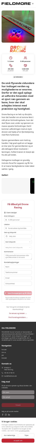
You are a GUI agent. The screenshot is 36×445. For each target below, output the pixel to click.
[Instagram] (6, 415)
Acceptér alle (18, 440)
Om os (4, 352)
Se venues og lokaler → (18, 313)
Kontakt (4, 358)
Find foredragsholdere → (18, 317)
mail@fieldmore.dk (10, 376)
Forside (4, 350)
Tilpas (26, 435)
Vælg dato (12, 236)
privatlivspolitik (24, 431)
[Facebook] (3, 415)
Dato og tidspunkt (10, 232)
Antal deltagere (9, 216)
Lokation (7, 224)
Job (3, 355)
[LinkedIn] (9, 415)
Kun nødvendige (9, 435)
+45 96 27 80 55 (9, 373)
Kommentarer (8, 252)
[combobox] (18, 242)
